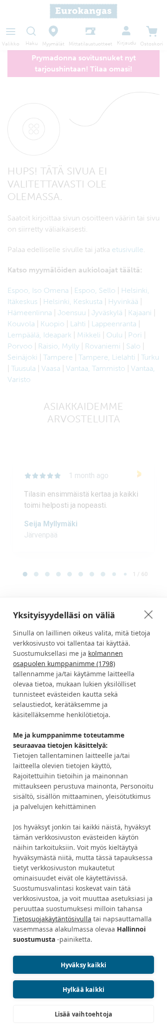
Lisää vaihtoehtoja (84, 1014)
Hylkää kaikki (84, 989)
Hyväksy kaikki (84, 965)
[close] (148, 614)
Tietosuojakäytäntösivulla (52, 918)
